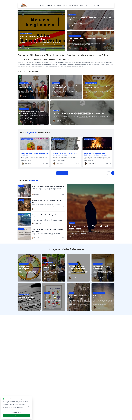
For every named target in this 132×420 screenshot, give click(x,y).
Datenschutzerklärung (8, 409)
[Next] (112, 173)
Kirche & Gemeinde (73, 5)
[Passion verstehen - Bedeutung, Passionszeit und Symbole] (41, 30)
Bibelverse (49, 5)
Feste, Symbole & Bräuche (60, 5)
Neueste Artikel (41, 5)
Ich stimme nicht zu (16, 412)
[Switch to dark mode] (110, 5)
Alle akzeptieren (16, 415)
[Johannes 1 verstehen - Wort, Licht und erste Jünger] (90, 212)
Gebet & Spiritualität (94, 5)
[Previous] (108, 173)
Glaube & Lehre (84, 5)
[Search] (107, 5)
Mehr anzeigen (62, 173)
